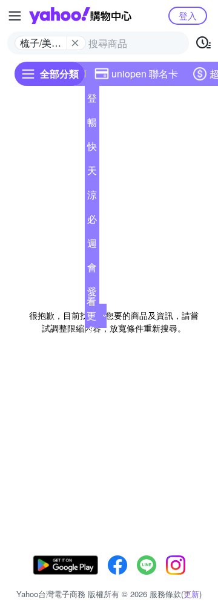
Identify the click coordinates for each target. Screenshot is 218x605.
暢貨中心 (92, 124)
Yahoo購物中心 (80, 15)
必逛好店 (92, 221)
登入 (188, 15)
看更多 (91, 315)
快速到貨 (92, 149)
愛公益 (92, 294)
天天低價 (92, 173)
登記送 (92, 100)
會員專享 (92, 270)
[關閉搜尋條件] (75, 43)
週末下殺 (92, 245)
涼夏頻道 (92, 197)
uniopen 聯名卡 (144, 73)
